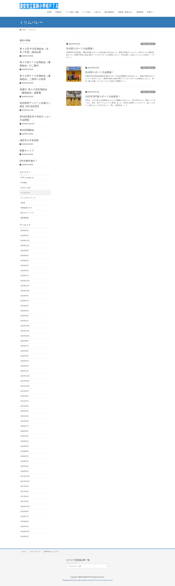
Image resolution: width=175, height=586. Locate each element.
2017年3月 (24, 496)
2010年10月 (25, 531)
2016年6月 (24, 521)
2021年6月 (24, 406)
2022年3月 (24, 361)
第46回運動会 (27, 130)
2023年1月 (24, 321)
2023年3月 (24, 316)
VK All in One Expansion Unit (103, 580)
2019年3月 (24, 446)
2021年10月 (25, 386)
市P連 (22, 203)
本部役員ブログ (26, 208)
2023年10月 (25, 291)
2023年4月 (24, 311)
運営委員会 (24, 218)
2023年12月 (25, 281)
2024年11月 (24, 245)
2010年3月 (24, 536)
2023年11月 (24, 286)
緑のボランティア (27, 213)
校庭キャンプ (27, 150)
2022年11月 (24, 331)
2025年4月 (24, 230)
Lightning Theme (86, 580)
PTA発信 (23, 183)
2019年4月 (24, 441)
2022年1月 (24, 371)
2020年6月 (24, 431)
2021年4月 (24, 416)
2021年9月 (24, 391)
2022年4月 (24, 356)
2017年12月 (25, 476)
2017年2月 (24, 501)
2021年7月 (24, 401)
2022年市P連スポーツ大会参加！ (102, 96)
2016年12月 (25, 506)
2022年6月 (24, 351)
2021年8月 (24, 396)
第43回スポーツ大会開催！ (80, 48)
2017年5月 (24, 486)
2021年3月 (24, 421)
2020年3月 (24, 436)
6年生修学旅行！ (29, 160)
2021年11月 (24, 381)
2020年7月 (24, 426)
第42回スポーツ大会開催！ (99, 72)
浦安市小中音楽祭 (29, 140)
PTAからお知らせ (148, 44)
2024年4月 (24, 265)
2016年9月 (24, 511)
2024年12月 (25, 240)
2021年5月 (24, 411)
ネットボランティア (27, 198)
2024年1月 (24, 275)
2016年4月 (24, 526)
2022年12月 (25, 326)
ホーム (24, 552)
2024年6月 (24, 255)
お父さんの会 (25, 188)
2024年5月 (24, 260)
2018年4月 (24, 466)
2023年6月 (24, 306)
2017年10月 (25, 481)
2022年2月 (24, 366)
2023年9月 (24, 296)
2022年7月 (24, 346)
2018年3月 (24, 471)
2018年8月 (24, 451)
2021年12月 (25, 376)
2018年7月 (24, 456)
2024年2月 (24, 270)
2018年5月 (24, 461)
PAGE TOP (169, 566)
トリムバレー (25, 193)
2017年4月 (24, 491)
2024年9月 (24, 250)
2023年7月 (24, 301)
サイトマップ (35, 552)
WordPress (74, 580)
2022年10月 (25, 336)
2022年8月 (24, 341)
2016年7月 (24, 516)
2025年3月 (24, 235)
